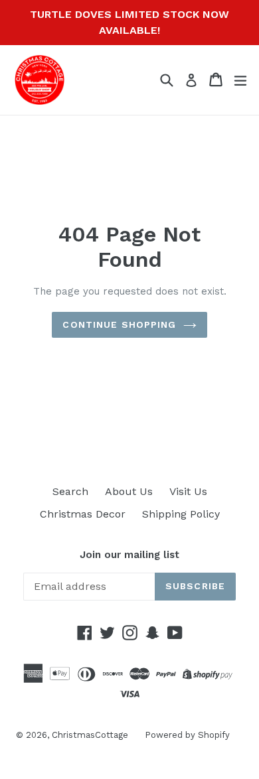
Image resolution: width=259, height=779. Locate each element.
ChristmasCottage (90, 735)
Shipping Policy (181, 514)
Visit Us (188, 491)
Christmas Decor (83, 514)
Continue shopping (119, 324)
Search (70, 491)
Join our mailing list (129, 555)
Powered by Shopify (187, 735)
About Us (129, 491)
